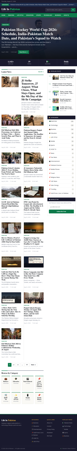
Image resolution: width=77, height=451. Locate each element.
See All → (41, 72)
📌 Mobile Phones (61, 169)
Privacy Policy (51, 429)
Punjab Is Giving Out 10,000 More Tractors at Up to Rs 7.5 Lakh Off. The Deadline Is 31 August (33, 241)
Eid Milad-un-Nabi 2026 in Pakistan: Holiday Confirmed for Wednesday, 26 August (11, 346)
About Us (49, 423)
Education (30, 15)
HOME (3, 15)
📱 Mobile (61, 141)
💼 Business (61, 129)
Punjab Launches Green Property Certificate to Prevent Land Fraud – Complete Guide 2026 (63, 85)
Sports (38, 15)
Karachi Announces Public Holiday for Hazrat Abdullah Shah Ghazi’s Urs (66, 101)
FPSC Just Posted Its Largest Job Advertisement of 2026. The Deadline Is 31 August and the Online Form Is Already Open (33, 206)
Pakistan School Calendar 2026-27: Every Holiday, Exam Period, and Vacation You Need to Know (11, 171)
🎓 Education (61, 133)
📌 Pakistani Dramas (61, 165)
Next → (33, 365)
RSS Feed (49, 436)
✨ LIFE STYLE (61, 137)
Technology (48, 15)
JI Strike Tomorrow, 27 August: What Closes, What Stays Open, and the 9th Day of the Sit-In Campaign (32, 89)
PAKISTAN (11, 15)
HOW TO (66, 15)
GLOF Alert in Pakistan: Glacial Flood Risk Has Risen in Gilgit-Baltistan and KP (10, 205)
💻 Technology (61, 125)
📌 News (61, 153)
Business (58, 15)
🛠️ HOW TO (61, 149)
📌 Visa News (61, 157)
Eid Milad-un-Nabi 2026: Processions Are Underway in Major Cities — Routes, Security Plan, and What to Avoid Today (11, 134)
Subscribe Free (61, 211)
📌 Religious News (61, 177)
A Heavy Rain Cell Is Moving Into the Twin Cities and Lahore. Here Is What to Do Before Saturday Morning (11, 311)
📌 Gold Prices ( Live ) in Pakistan (61, 193)
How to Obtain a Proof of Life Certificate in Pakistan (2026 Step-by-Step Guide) (11, 240)
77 (27, 365)
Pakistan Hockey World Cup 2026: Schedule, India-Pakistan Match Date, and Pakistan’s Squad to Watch (38, 4)
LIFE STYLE (20, 15)
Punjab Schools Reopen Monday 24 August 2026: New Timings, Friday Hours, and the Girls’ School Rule (33, 312)
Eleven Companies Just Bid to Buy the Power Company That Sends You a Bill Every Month (33, 275)
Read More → (24, 52)
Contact (49, 426)
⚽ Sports (61, 145)
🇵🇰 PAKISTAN (61, 121)
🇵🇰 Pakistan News (67, 423)
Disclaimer (50, 432)
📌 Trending (61, 189)
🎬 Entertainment (61, 161)
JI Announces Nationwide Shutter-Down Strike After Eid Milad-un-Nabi (33, 170)
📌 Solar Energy (61, 185)
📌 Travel (61, 173)
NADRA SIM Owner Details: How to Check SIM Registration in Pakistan (66, 109)
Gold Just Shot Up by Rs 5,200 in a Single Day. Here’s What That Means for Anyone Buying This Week (11, 276)
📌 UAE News (61, 181)
